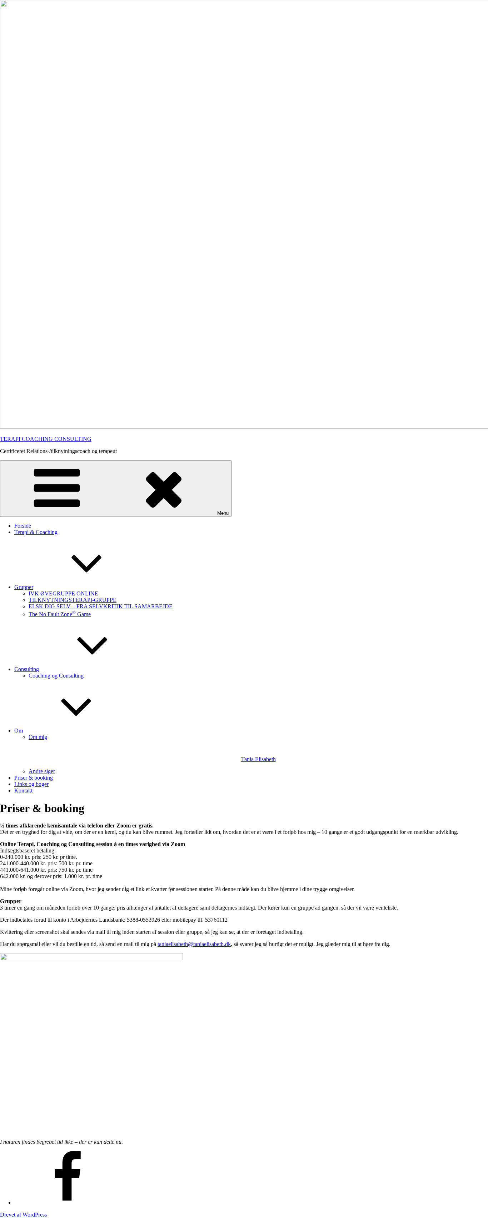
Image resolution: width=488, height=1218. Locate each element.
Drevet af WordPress (23, 1215)
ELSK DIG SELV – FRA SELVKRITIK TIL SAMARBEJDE (101, 606)
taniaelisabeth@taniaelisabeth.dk (194, 944)
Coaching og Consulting (56, 676)
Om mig (152, 748)
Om (18, 731)
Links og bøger (31, 784)
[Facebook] (67, 1202)
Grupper (23, 587)
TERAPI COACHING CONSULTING (45, 439)
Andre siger (42, 771)
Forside (22, 526)
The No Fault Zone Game (60, 614)
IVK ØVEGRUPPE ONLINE (63, 593)
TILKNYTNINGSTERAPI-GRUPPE (72, 600)
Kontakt (23, 790)
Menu (223, 513)
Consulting (26, 669)
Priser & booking (33, 778)
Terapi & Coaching (36, 532)
